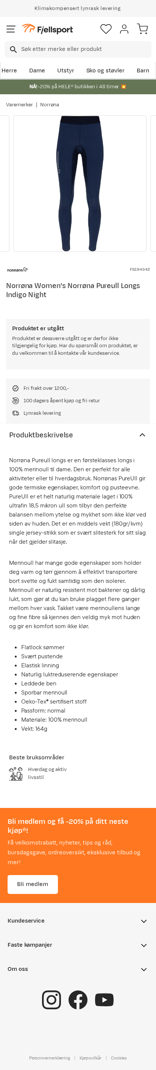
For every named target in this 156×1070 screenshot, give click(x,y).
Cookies (119, 1058)
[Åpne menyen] (11, 29)
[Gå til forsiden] (47, 29)
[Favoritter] (106, 29)
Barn (143, 71)
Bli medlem (32, 884)
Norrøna (49, 104)
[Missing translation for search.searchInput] (12, 49)
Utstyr (65, 71)
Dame (37, 71)
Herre (9, 71)
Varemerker (19, 104)
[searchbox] (85, 49)
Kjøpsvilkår (90, 1058)
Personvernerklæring (49, 1058)
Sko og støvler (105, 71)
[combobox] (78, 49)
